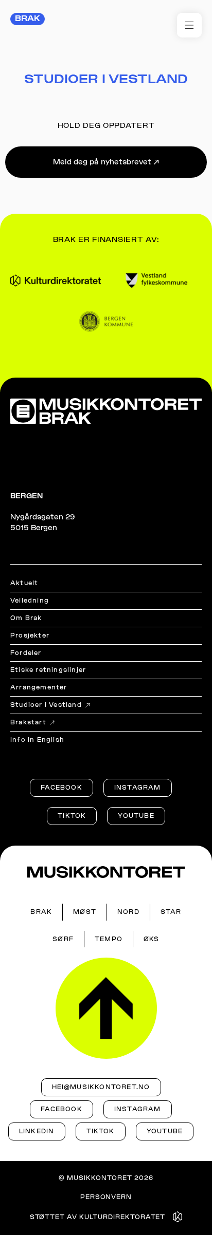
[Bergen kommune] (106, 321)
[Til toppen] (106, 1008)
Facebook (61, 787)
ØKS (152, 939)
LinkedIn (37, 1131)
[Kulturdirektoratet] (55, 280)
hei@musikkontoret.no (101, 1087)
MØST (84, 911)
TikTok (72, 815)
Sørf (63, 939)
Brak (27, 18)
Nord (128, 911)
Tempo (108, 939)
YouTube (136, 815)
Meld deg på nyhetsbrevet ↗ (106, 162)
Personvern (106, 1197)
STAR (171, 911)
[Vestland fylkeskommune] (156, 280)
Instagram (137, 787)
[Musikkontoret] (106, 872)
